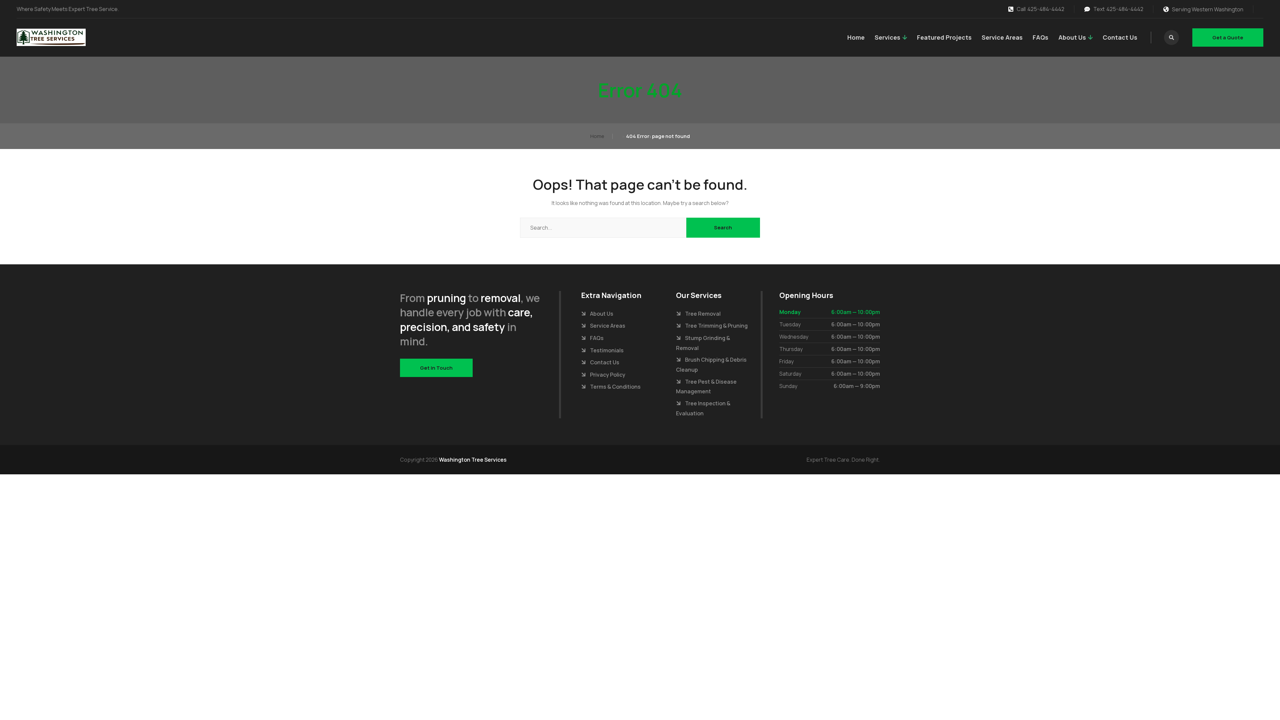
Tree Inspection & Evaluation (703, 408)
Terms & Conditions (615, 386)
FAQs (1040, 37)
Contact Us (1120, 37)
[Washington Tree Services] (51, 37)
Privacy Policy (607, 374)
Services (887, 37)
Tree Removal (703, 313)
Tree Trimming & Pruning (716, 325)
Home (856, 37)
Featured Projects (944, 37)
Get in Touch (436, 367)
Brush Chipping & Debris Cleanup (711, 364)
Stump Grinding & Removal (703, 343)
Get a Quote (1227, 37)
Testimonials (607, 350)
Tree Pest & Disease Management (706, 386)
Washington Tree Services (473, 459)
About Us (1072, 37)
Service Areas (1002, 37)
